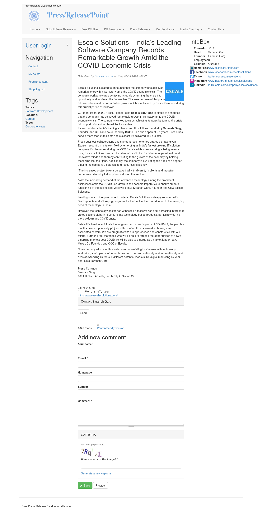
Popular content (38, 81)
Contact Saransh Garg (96, 301)
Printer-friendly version (110, 328)
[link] (47, 45)
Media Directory (190, 29)
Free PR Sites (90, 29)
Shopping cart (36, 89)
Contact (33, 66)
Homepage (85, 372)
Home (34, 29)
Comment (85, 401)
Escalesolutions (104, 76)
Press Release (139, 29)
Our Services (164, 29)
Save (86, 485)
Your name (85, 344)
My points (34, 74)
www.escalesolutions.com (223, 68)
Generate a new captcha (96, 473)
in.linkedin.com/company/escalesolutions (233, 85)
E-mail (83, 358)
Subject (83, 387)
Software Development (39, 111)
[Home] (37, 15)
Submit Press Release (60, 29)
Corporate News (35, 126)
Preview (100, 485)
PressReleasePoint (77, 16)
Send (83, 313)
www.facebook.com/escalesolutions (229, 72)
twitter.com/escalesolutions (224, 76)
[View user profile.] (174, 91)
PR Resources (113, 29)
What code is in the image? (99, 459)
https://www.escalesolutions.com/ (98, 295)
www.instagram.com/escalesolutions (230, 80)
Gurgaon (31, 119)
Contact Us (215, 29)
